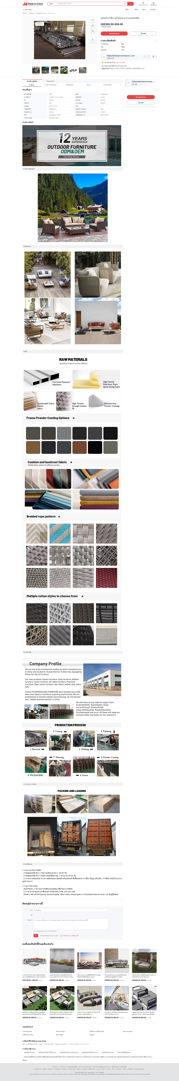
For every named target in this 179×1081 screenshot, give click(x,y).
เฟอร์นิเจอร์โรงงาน (29, 1052)
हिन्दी (113, 1069)
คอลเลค (92, 1035)
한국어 (103, 1069)
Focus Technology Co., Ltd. (91, 1072)
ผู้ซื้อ (127, 9)
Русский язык (71, 1069)
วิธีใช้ (136, 9)
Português (57, 1069)
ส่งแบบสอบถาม (114, 33)
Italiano (79, 1069)
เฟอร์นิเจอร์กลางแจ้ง (41, 13)
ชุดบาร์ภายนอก (127, 1031)
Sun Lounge (59, 1035)
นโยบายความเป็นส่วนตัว (85, 1067)
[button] (117, 85)
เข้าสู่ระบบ (153, 5)
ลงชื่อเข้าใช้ (105, 68)
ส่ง (36, 936)
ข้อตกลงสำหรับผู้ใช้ (72, 1067)
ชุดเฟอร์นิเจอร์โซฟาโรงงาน (90, 1052)
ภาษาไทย (118, 1069)
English (44, 1069)
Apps (143, 9)
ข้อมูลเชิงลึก (123, 1067)
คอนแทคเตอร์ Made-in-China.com (101, 1067)
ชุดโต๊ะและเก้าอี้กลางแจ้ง (97, 1031)
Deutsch (85, 1069)
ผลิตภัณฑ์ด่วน (115, 1067)
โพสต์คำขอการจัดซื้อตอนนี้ (69, 936)
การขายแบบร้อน (27, 1031)
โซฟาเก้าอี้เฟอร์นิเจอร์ (124, 1052)
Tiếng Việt (130, 1069)
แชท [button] (144, 33)
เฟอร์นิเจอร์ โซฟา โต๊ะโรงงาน (47, 1052)
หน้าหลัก (24, 13)
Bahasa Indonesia (139, 1069)
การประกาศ (63, 1067)
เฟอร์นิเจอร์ (31, 13)
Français (64, 1069)
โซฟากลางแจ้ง (51, 13)
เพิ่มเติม (24, 1060)
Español (50, 1069)
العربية (97, 1069)
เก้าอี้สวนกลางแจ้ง (27, 1035)
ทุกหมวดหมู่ (28, 9)
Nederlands (91, 1069)
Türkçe (124, 1069)
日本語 (108, 1069)
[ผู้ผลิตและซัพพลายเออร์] (32, 4)
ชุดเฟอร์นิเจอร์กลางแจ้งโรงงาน (69, 1052)
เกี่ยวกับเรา (55, 1067)
